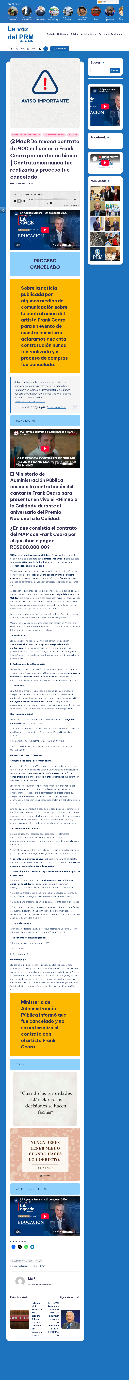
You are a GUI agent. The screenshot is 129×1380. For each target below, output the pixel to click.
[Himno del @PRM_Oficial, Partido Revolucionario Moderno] (97, 254)
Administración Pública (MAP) (26, 135)
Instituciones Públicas (54, 135)
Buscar (95, 62)
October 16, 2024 (57, 407)
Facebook (98, 137)
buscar (115, 70)
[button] (59, 48)
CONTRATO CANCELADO (22, 1261)
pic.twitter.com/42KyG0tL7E (29, 401)
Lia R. (32, 1278)
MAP (39, 1261)
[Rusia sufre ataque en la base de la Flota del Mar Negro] (97, 239)
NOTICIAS (73, 135)
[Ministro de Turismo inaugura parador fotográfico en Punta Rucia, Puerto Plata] (112, 208)
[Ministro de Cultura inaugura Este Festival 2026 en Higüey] (97, 224)
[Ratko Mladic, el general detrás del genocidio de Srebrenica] (97, 208)
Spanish (105, 2)
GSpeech (75, 205)
